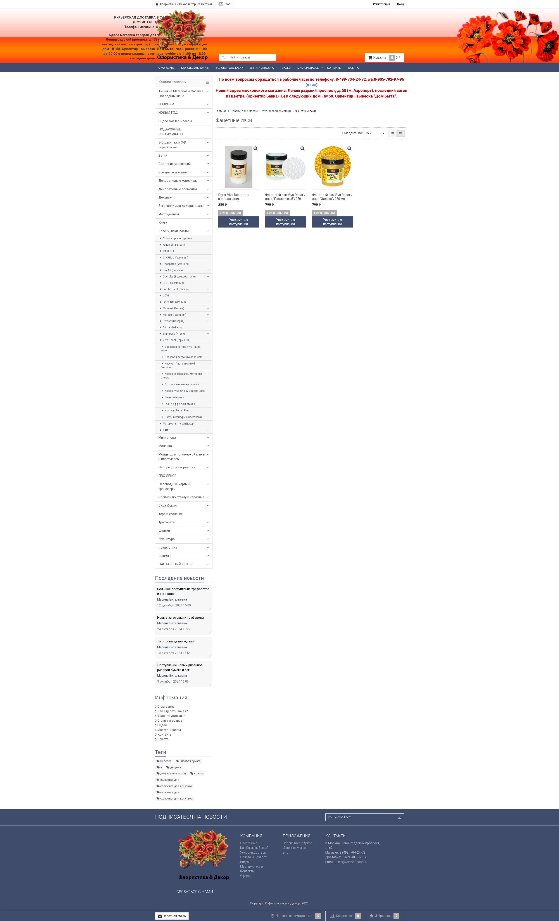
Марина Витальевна (172, 599)
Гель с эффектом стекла (179, 404)
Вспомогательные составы (181, 384)
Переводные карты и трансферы (174, 486)
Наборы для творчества (177, 467)
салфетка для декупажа (176, 786)
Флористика (168, 548)
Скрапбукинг (168, 505)
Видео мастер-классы (175, 121)
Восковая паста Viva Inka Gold (183, 357)
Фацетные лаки (174, 397)
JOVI (165, 295)
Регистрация (381, 4)
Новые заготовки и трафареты (180, 618)
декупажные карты (173, 773)
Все (369, 133)
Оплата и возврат (262, 67)
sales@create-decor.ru (351, 862)
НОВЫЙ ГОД (168, 113)
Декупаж (165, 197)
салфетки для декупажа (176, 798)
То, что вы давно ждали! (176, 641)
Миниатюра (167, 438)
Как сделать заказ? (195, 67)
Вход (400, 4)
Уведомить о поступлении (238, 222)
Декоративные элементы (178, 189)
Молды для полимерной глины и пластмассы (182, 456)
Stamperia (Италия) (174, 333)
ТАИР (165, 430)
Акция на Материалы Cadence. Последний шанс (181, 93)
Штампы (165, 556)
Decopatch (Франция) (176, 263)
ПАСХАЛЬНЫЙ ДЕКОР (176, 564)
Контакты (334, 67)
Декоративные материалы (178, 181)
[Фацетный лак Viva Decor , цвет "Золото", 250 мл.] (332, 167)
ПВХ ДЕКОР (167, 476)
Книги (163, 222)
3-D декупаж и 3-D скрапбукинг (172, 144)
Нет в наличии (230, 213)
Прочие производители (177, 238)
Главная (221, 111)
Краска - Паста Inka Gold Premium (178, 365)
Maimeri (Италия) (173, 308)
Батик (163, 155)
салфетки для (169, 792)
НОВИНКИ (166, 104)
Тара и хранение (171, 514)
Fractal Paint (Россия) (176, 289)
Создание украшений (175, 164)
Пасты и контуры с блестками (183, 417)
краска (198, 773)
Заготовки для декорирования (182, 206)
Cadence (165, 761)
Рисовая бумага (189, 761)
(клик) (311, 84)
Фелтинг (165, 531)
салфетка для (169, 779)
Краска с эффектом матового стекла (181, 375)
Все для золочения (173, 172)
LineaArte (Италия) (174, 302)
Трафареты (167, 522)
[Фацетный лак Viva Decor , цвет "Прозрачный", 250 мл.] (285, 167)
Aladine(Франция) (173, 244)
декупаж (175, 767)
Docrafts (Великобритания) (179, 276)
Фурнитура (167, 539)
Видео (286, 67)
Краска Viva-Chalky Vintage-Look (184, 390)
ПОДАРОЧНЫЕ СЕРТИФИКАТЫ (171, 131)
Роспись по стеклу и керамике (181, 497)
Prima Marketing (172, 327)
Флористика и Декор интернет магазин (185, 4)
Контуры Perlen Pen (176, 410)
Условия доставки (229, 67)
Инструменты (169, 214)
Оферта (353, 67)
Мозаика (165, 446)
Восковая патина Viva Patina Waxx (180, 348)
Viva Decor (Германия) (176, 340)
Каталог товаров (172, 82)
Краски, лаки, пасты (174, 231)
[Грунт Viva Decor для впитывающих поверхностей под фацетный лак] (238, 167)
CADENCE (168, 251)
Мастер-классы (308, 67)
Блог (226, 4)
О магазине (166, 67)
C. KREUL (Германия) (175, 257)
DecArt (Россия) (172, 270)
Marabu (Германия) (174, 314)
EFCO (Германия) (173, 282)
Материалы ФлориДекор (177, 423)
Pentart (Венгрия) (173, 321)
